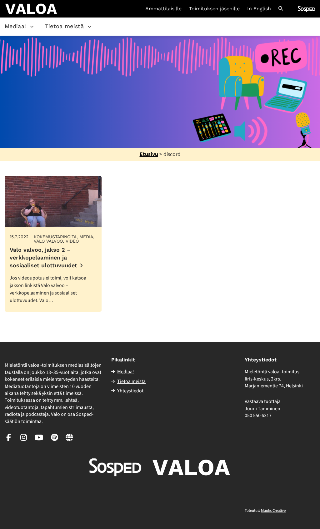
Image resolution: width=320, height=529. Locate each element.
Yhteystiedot (130, 390)
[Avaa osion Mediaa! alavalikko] (32, 26)
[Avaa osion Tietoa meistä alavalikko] (89, 26)
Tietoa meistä (64, 26)
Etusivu (149, 154)
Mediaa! (15, 26)
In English (259, 8)
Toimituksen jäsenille (214, 8)
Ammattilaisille (163, 8)
